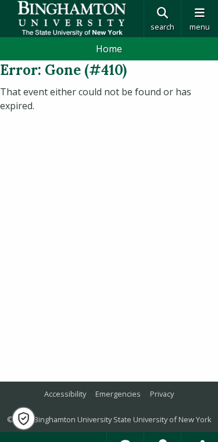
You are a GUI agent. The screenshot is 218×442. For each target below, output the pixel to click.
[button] (23, 418)
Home (109, 48)
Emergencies (118, 394)
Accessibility (65, 394)
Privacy (162, 394)
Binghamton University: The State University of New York (72, 18)
